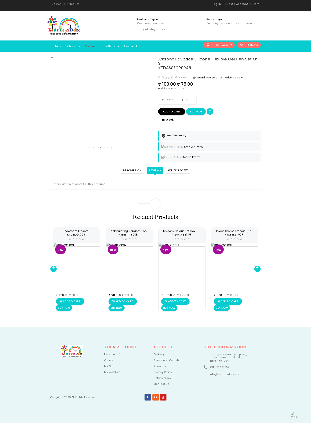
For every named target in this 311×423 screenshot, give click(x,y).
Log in (217, 4)
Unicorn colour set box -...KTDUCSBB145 (181, 232)
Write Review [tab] (178, 170)
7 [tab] (111, 148)
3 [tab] (97, 148)
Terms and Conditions (169, 360)
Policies (110, 46)
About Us (73, 46)
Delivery (159, 354)
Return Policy (162, 378)
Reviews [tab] (155, 170)
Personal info (113, 354)
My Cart (109, 366)
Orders (108, 360)
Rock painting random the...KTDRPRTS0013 (129, 232)
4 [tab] (100, 148)
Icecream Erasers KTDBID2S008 (76, 232)
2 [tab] (93, 148)
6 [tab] (108, 148)
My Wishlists (112, 372)
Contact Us (132, 46)
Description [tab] (132, 170)
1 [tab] (90, 148)
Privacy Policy (163, 372)
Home (58, 46)
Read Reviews (207, 77)
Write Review (233, 77)
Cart (256, 4)
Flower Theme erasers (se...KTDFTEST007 (234, 232)
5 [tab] (104, 148)
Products (91, 46)
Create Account (236, 4)
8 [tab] (115, 148)
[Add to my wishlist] (210, 111)
